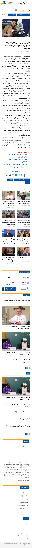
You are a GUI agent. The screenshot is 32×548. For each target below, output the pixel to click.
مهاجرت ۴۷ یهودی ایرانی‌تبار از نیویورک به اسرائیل (18, 426)
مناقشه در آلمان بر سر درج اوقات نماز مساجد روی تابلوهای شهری (18, 406)
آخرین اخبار (26, 295)
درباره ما (26, 524)
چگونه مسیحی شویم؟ (23, 536)
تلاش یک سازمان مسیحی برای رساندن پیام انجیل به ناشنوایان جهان (24, 222)
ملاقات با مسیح (24, 533)
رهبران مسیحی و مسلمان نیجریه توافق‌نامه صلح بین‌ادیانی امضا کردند (18, 354)
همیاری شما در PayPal (24, 15)
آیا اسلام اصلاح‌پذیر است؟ (24, 419)
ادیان (28, 373)
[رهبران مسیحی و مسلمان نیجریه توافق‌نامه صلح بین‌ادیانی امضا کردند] (16, 341)
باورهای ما (25, 530)
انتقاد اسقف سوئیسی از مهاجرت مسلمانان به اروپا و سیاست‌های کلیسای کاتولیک (17, 328)
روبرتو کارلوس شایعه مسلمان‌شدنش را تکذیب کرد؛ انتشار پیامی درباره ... (8, 241)
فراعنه (27, 180)
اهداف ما (26, 527)
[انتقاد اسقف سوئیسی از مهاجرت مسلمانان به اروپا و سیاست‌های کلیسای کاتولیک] (16, 315)
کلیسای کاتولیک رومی (19, 180)
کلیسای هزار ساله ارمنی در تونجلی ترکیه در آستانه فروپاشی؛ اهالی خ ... (23, 241)
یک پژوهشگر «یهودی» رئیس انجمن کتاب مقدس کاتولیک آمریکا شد (8, 222)
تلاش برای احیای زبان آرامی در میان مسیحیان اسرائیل (17, 300)
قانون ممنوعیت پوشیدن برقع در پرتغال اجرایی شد (18, 412)
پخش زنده (13, 15)
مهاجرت (27, 183)
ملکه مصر (10, 180)
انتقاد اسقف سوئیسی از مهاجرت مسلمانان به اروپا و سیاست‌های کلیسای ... (8, 204)
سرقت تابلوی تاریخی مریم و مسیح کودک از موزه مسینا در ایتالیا (8, 260)
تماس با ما (25, 539)
